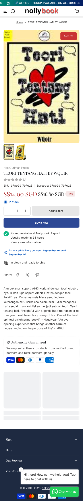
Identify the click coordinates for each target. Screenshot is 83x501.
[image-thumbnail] (9, 152)
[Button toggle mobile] (6, 11)
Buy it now (41, 222)
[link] (18, 275)
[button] (13, 11)
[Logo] (41, 11)
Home (19, 22)
